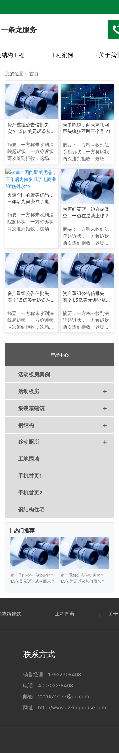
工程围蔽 (65, 614)
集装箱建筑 (62, 408)
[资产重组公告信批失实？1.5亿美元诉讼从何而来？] (31, 101)
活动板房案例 (34, 374)
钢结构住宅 (31, 509)
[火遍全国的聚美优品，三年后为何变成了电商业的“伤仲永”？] (31, 179)
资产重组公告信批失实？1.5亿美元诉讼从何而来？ (31, 128)
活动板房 (62, 391)
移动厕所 (62, 442)
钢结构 (62, 425)
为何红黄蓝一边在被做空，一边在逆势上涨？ (86, 212)
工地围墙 (28, 458)
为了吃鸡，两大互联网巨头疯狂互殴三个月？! (86, 128)
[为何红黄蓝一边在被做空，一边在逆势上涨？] (87, 186)
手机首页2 (30, 492)
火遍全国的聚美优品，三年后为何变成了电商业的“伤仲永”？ (30, 198)
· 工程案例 (60, 55)
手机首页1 (30, 475)
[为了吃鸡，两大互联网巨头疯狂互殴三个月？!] (87, 102)
